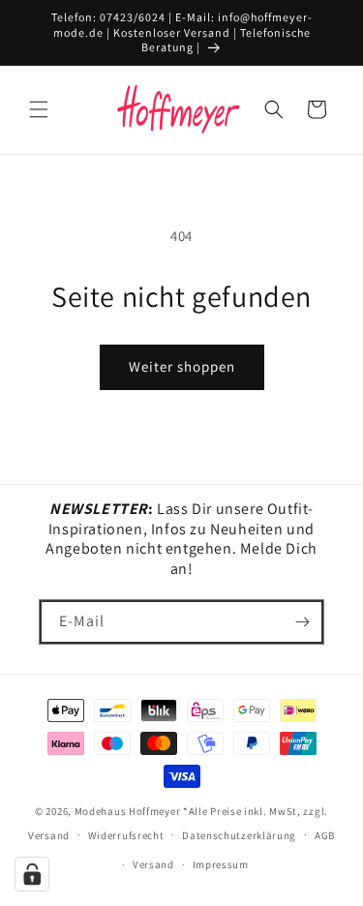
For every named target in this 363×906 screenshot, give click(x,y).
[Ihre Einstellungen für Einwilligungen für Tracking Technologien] (31, 874)
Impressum (221, 864)
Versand (153, 864)
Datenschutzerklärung (239, 835)
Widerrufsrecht (126, 835)
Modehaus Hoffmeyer (128, 811)
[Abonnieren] (302, 622)
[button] (38, 109)
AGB (325, 835)
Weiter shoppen (182, 366)
